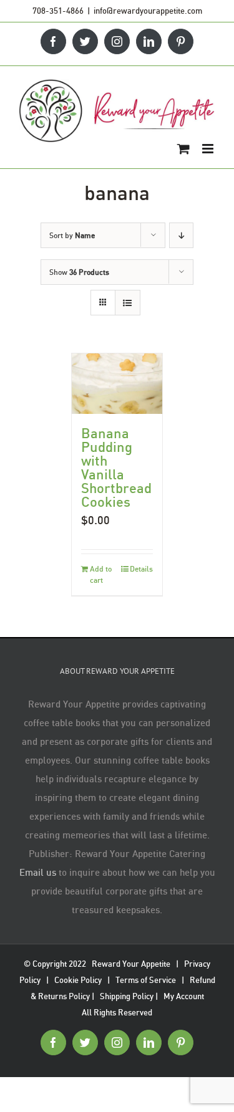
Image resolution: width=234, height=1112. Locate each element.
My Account (183, 996)
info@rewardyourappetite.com (148, 11)
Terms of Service (145, 980)
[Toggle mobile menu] (208, 148)
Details (141, 568)
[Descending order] (181, 235)
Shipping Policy (127, 996)
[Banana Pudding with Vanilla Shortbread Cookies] (117, 383)
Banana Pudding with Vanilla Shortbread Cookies (116, 467)
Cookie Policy (78, 980)
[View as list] (127, 302)
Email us (37, 872)
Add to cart (101, 574)
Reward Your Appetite (131, 964)
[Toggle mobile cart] (183, 148)
